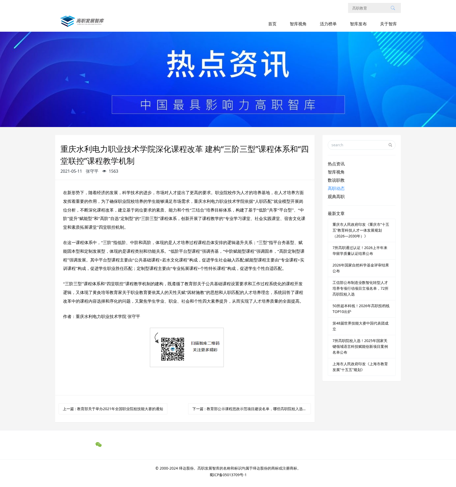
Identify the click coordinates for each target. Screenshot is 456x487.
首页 (272, 24)
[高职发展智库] (83, 23)
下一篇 (251, 408)
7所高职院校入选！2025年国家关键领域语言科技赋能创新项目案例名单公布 (360, 346)
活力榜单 (328, 24)
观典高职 (336, 196)
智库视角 (298, 24)
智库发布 (358, 24)
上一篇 (113, 408)
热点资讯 (336, 164)
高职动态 (336, 188)
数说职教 (336, 180)
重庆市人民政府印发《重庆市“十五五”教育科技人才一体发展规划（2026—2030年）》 (360, 230)
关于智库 (388, 24)
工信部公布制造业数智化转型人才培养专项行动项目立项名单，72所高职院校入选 (360, 288)
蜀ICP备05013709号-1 (228, 474)
